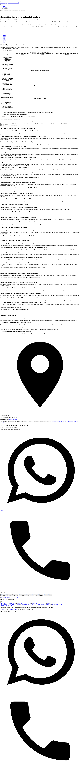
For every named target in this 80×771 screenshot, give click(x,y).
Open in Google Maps (13, 419)
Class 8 (22, 603)
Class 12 (6, 603)
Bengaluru (5, 7)
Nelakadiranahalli (59, 421)
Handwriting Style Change (57, 604)
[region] (40, 80)
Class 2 (44, 603)
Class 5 (33, 603)
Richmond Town (10, 422)
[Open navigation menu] (0, 4)
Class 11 (10, 603)
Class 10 (14, 603)
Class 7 (25, 603)
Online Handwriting (16, 604)
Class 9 (18, 603)
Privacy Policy (12, 605)
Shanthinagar (75, 421)
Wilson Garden (3, 422)
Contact (17, 3)
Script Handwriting (41, 604)
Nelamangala (70, 421)
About (14, 3)
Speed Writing (48, 604)
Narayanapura (53, 421)
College (1, 603)
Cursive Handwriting (25, 604)
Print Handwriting (33, 604)
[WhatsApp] (40, 691)
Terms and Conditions (4, 605)
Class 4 (37, 603)
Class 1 (48, 603)
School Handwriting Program (5, 604)
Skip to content (3, 0)
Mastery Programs (6, 3)
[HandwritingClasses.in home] (10, 2)
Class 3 (40, 603)
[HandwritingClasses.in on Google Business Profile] (1, 602)
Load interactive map (4, 419)
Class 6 (29, 603)
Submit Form (14, 125)
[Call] (40, 769)
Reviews (11, 3)
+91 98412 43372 (3, 609)
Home (1, 3)
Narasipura (65, 421)
